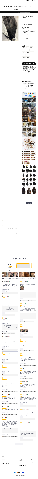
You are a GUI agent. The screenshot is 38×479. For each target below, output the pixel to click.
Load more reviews (19, 443)
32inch (32, 54)
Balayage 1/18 (24, 42)
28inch (23, 54)
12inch (27, 47)
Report (7, 291)
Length (23, 45)
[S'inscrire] (32, 462)
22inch (23, 52)
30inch (28, 54)
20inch (31, 49)
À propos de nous (4, 457)
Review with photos (8, 278)
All (2, 278)
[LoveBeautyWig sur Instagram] (20, 465)
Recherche (3, 456)
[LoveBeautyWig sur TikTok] (25, 465)
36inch (28, 57)
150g (27, 38)
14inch (31, 47)
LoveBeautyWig (7, 6)
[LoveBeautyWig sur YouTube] (23, 465)
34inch (23, 57)
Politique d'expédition (5, 460)
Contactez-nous (16, 9)
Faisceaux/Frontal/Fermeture (18, 6)
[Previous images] (3, 274)
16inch (23, 49)
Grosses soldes (25, 6)
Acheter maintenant (29, 63)
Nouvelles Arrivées (19, 3)
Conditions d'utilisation (5, 463)
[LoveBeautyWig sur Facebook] (21, 465)
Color (23, 41)
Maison (15, 3)
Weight (23, 36)
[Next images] (35, 274)
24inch (28, 52)
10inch (23, 47)
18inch (27, 49)
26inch (32, 52)
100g (23, 38)
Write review (29, 203)
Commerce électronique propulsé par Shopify (19, 475)
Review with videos (15, 278)
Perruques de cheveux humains (18, 4)
